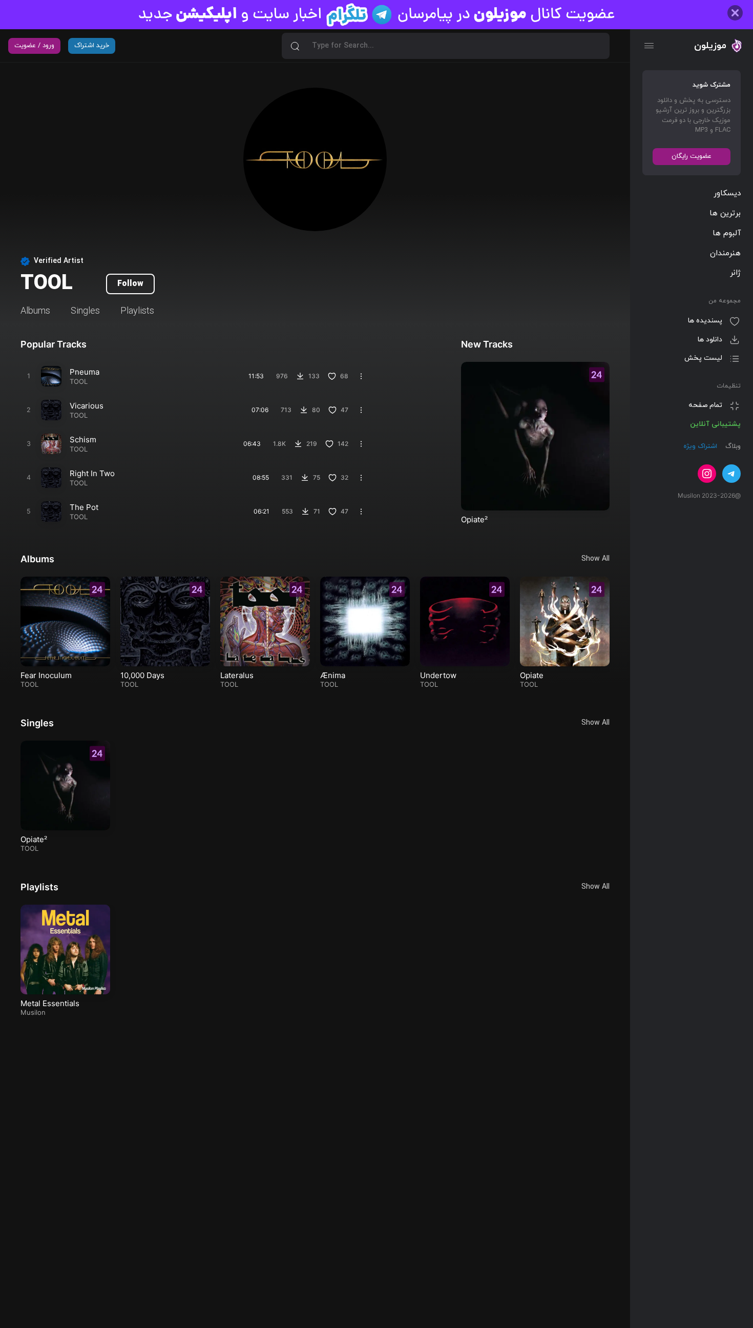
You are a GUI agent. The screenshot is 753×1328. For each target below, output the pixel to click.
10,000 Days (142, 675)
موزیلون (710, 45)
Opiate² (474, 519)
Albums (35, 311)
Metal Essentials (49, 1003)
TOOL (79, 381)
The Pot (84, 507)
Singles (85, 311)
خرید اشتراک (91, 45)
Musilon (33, 1012)
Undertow (438, 675)
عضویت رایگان (692, 156)
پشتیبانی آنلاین (715, 424)
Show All (595, 559)
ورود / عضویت (34, 45)
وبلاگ (732, 447)
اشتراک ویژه (700, 447)
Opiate (531, 675)
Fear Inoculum (46, 675)
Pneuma (84, 372)
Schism (83, 439)
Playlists (137, 311)
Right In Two (92, 473)
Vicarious (86, 406)
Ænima (332, 675)
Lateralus (237, 675)
